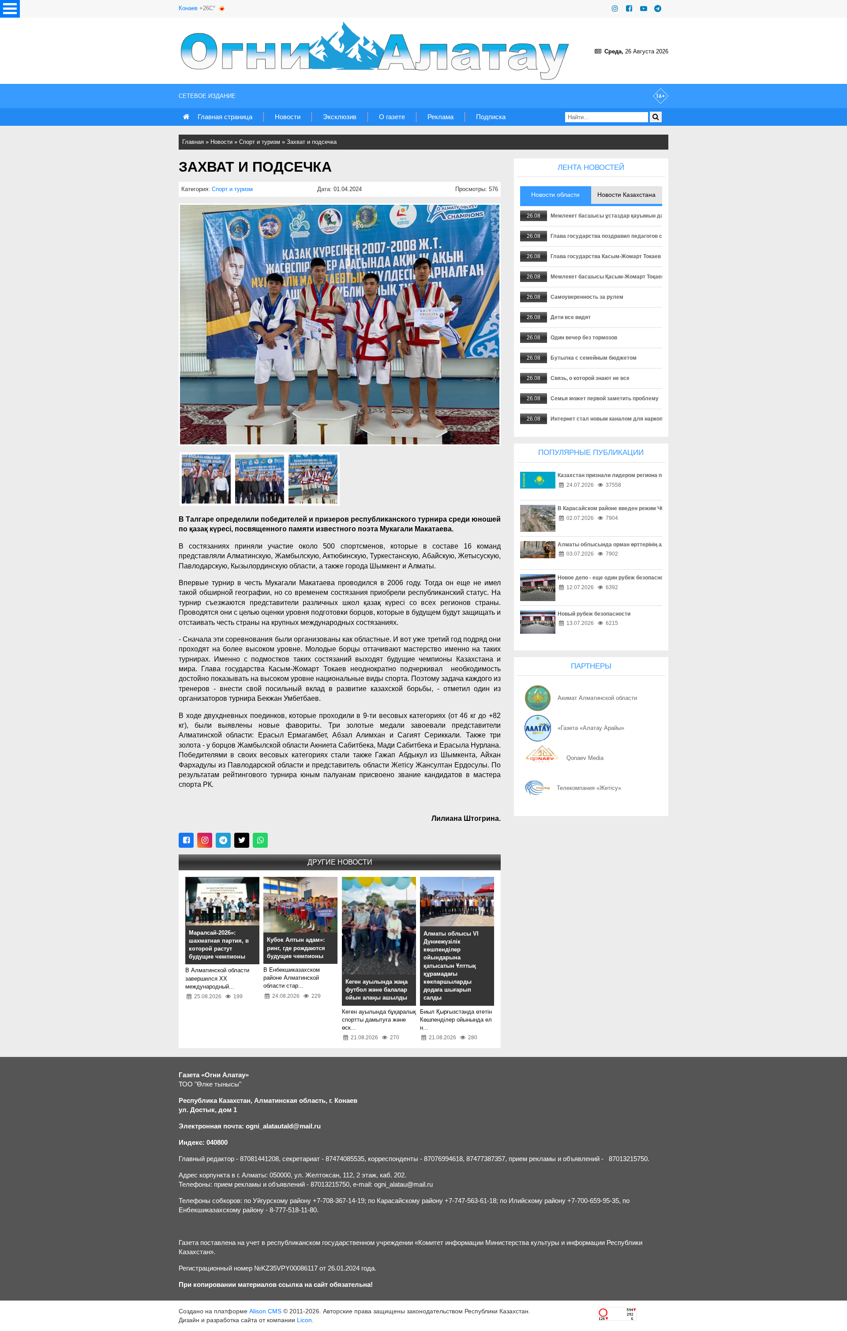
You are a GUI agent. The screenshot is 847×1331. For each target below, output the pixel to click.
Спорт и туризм (259, 142)
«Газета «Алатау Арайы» (591, 728)
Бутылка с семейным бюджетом (594, 358)
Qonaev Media (584, 758)
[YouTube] (643, 8)
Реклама (440, 116)
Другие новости (339, 862)
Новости (287, 116)
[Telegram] (657, 8)
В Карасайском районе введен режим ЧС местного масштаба (638, 508)
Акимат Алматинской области (597, 698)
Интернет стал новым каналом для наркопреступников (623, 419)
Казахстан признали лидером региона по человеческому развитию (646, 475)
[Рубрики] (10, 9)
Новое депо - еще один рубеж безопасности (615, 578)
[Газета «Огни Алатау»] (377, 51)
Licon (304, 1319)
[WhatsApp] (260, 840)
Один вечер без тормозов (584, 338)
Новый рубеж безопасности (594, 614)
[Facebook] (629, 8)
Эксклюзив (339, 116)
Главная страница (225, 116)
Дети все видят (571, 317)
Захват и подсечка (312, 142)
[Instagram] (615, 8)
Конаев (188, 8)
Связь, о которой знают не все (590, 378)
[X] (241, 840)
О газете (392, 116)
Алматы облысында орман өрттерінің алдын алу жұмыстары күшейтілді (654, 544)
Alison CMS (265, 1311)
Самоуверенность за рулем (587, 297)
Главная (193, 142)
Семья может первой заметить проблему (605, 398)
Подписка (491, 116)
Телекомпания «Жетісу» (589, 788)
